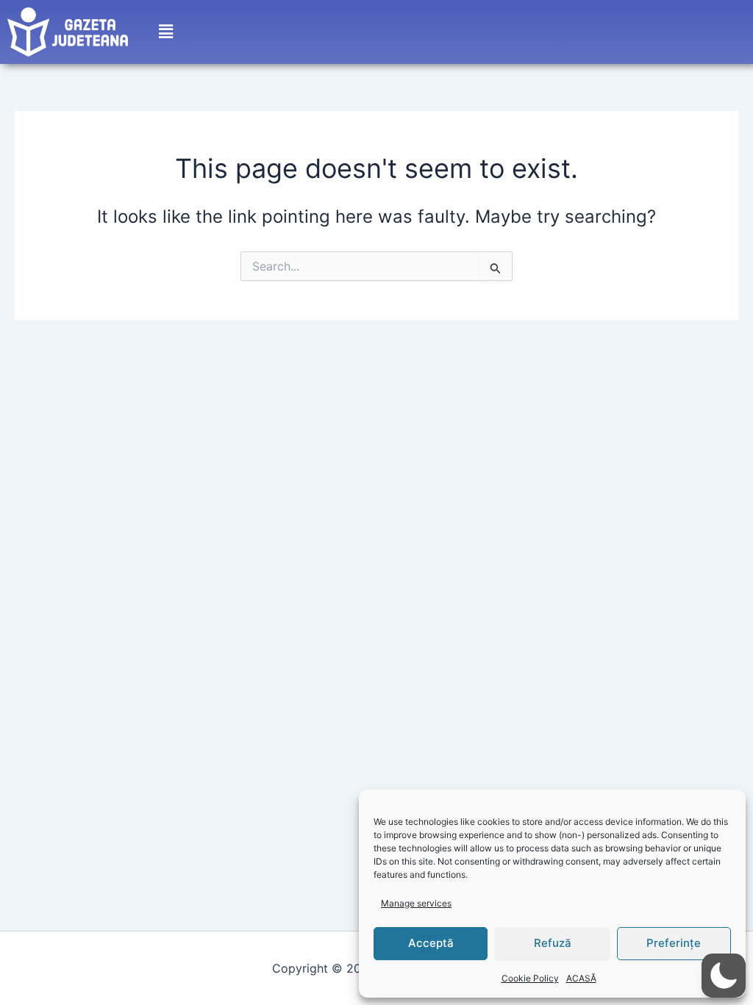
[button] (165, 32)
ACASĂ (581, 978)
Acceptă (431, 943)
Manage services (416, 903)
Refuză (552, 943)
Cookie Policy (530, 978)
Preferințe (673, 943)
